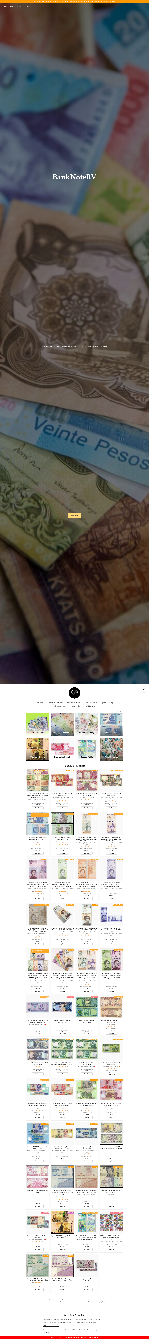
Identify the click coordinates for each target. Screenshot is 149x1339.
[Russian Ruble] (86, 746)
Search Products (49, 1302)
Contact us (28, 6)
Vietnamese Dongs (73, 703)
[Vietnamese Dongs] (86, 721)
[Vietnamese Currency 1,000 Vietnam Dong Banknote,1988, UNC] (111, 1133)
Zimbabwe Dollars (90, 703)
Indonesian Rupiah (59, 706)
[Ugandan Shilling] (37, 746)
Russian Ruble (75, 706)
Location (19, 6)
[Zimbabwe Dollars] (111, 721)
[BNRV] (74, 693)
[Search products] (144, 689)
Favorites (87, 1302)
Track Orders (74, 1302)
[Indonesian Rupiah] (62, 746)
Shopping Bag (100, 1302)
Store (5, 6)
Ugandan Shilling (107, 703)
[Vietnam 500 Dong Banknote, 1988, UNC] (37, 1177)
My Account (61, 1302)
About (12, 6)
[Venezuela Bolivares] (62, 721)
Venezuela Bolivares (55, 703)
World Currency (90, 706)
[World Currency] (111, 746)
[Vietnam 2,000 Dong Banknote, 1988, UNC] (86, 1265)
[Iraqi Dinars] (37, 721)
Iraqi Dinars (40, 703)
